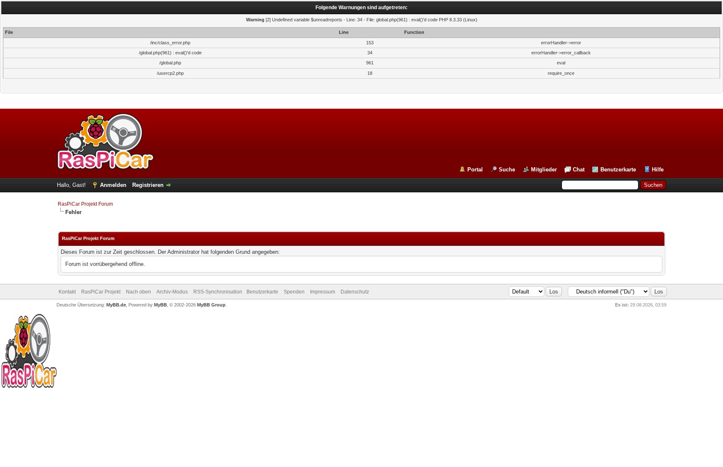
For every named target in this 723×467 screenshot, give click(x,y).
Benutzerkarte (618, 169)
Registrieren (148, 185)
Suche (507, 169)
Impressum (322, 292)
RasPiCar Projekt (101, 292)
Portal (475, 169)
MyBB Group (211, 304)
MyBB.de (116, 304)
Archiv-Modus (172, 292)
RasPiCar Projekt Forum (85, 204)
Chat (579, 169)
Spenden (294, 292)
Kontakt (67, 292)
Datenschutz (355, 292)
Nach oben (138, 292)
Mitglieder (544, 169)
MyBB (160, 304)
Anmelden (113, 185)
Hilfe (658, 169)
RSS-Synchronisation (217, 292)
